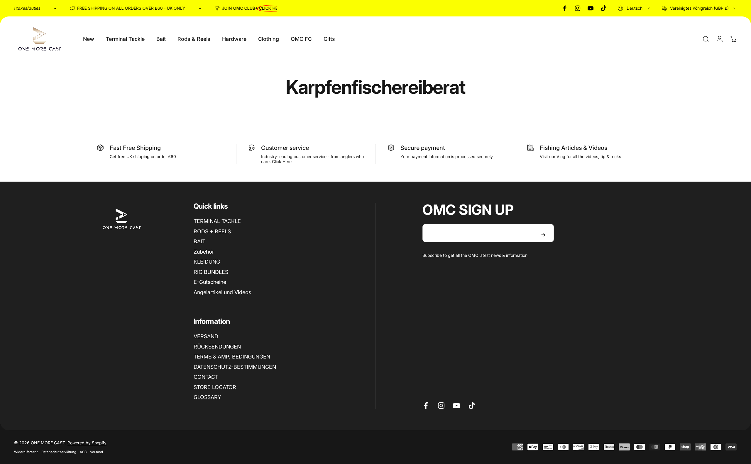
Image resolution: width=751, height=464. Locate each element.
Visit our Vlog (553, 156)
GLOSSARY (207, 397)
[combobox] (634, 8)
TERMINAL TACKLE (217, 221)
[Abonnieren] (543, 235)
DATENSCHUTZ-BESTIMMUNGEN (235, 367)
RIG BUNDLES (211, 272)
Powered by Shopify (86, 442)
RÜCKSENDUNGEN (217, 347)
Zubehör (204, 252)
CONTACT (206, 377)
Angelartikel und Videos (222, 292)
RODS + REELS (212, 231)
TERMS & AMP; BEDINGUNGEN (232, 357)
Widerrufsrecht (26, 452)
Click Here (282, 161)
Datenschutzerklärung (58, 452)
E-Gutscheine (210, 282)
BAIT (199, 241)
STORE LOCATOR (215, 387)
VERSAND (206, 336)
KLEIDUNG (207, 262)
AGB (83, 452)
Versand (96, 452)
